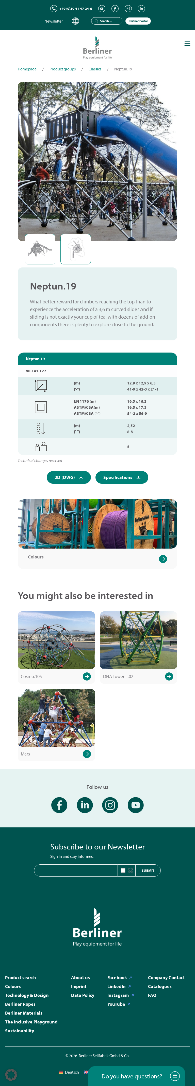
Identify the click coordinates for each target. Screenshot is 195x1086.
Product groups (63, 68)
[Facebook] (115, 8)
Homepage (27, 68)
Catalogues (160, 986)
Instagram (118, 995)
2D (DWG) (65, 477)
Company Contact (166, 977)
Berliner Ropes (20, 1004)
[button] (11, 1075)
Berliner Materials (23, 1013)
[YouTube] (101, 8)
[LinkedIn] (141, 8)
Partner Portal (138, 21)
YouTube (116, 1004)
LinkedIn (116, 986)
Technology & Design (27, 995)
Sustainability (19, 1031)
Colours (36, 557)
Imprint (79, 986)
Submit (148, 870)
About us (80, 977)
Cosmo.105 (31, 676)
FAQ (152, 995)
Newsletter (53, 21)
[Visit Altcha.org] (130, 870)
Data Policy (82, 995)
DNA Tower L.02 (118, 676)
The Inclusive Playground (31, 1022)
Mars (25, 754)
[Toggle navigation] (187, 43)
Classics (95, 68)
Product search (20, 977)
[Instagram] (128, 8)
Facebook (117, 977)
